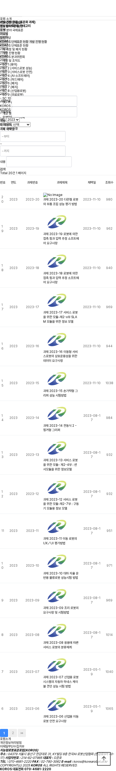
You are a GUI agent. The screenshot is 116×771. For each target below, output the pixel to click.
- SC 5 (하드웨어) (11, 79)
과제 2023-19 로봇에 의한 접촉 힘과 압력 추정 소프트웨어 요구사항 (61, 238)
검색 (2, 169)
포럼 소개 (6, 19)
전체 (2, 30)
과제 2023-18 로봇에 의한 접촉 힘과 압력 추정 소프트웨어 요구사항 (61, 277)
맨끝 (22, 733)
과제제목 (5, 112)
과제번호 (5, 101)
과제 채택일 (7, 129)
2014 (4, 79)
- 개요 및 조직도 (10, 61)
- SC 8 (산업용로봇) (13, 91)
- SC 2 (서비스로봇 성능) (16, 68)
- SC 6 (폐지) (9, 83)
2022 (4, 48)
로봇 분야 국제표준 (11, 30)
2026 (4, 33)
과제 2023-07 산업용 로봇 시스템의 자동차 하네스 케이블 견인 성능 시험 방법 (61, 681)
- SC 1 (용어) (8, 64)
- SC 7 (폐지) (9, 87)
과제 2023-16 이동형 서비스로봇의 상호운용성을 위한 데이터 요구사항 (60, 356)
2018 (4, 64)
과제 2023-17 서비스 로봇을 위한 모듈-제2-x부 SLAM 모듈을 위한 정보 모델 (60, 317)
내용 (2, 162)
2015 (4, 75)
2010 (4, 94)
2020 (4, 56)
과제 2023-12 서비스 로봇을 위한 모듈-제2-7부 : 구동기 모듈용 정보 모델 (61, 504)
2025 (4, 37)
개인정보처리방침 (11, 743)
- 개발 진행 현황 (10, 53)
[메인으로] (58, 8)
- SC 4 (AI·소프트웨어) (15, 76)
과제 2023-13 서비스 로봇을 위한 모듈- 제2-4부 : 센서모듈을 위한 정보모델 (60, 464)
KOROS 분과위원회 (12, 57)
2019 (4, 60)
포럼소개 (5, 739)
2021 (3, 52)
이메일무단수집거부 (12, 746)
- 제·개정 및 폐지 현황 (13, 49)
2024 (4, 41)
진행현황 (5, 124)
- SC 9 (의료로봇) (11, 95)
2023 (4, 45)
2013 (4, 82)
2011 (3, 90)
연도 (2, 120)
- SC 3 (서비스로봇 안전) (16, 72)
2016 (4, 71)
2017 (4, 67)
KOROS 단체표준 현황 (14, 45)
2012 (3, 86)
